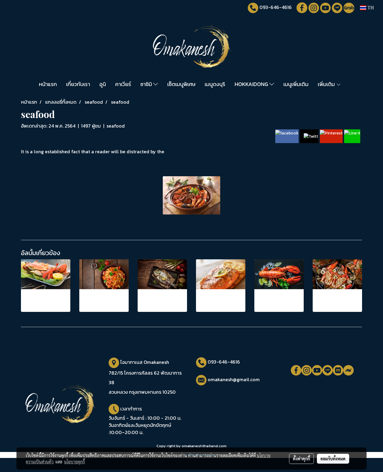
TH (370, 7)
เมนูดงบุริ (215, 84)
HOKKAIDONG (252, 84)
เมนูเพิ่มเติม (295, 84)
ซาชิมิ (146, 84)
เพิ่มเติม (327, 84)
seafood (116, 125)
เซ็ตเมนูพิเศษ (181, 84)
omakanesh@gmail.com (234, 379)
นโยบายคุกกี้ (74, 461)
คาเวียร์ (123, 84)
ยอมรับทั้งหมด (333, 458)
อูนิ (102, 84)
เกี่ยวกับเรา (78, 84)
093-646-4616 (275, 7)
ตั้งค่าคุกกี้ (301, 458)
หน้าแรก (48, 84)
